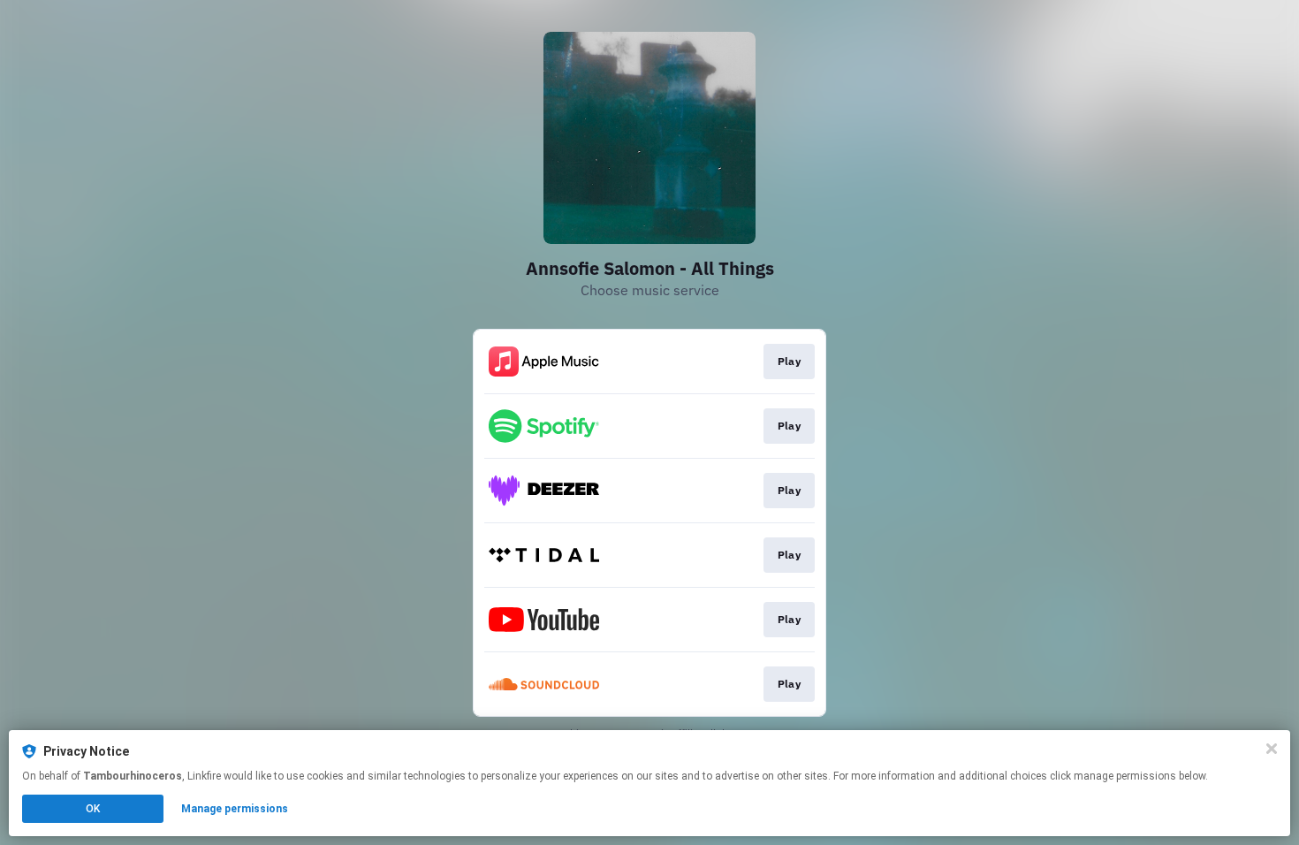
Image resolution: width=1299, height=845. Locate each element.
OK (93, 809)
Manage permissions (234, 809)
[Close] (1271, 749)
